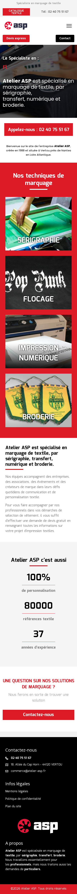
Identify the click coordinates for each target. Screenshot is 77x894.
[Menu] (69, 26)
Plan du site (13, 806)
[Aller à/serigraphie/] (38, 223)
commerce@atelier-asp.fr (28, 771)
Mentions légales (16, 791)
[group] (38, 577)
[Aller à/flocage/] (38, 282)
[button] (16, 12)
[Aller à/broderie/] (38, 400)
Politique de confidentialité (23, 799)
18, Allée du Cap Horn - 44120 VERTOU (36, 764)
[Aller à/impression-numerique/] (38, 341)
